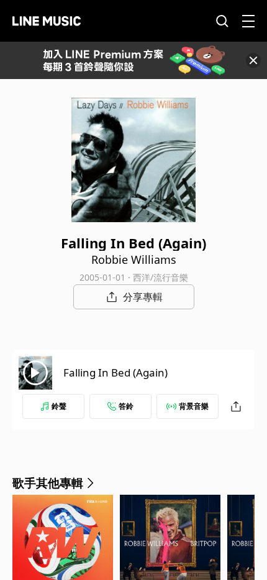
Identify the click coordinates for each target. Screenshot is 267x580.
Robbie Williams (133, 259)
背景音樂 (194, 406)
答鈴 (126, 406)
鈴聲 (59, 406)
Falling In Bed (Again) (115, 372)
